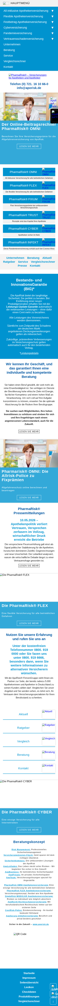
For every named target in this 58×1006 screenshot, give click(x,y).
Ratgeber (9, 261)
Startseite (29, 973)
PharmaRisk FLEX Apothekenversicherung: (29, 891)
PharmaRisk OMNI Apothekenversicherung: (26, 885)
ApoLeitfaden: (10, 866)
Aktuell (47, 257)
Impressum (29, 978)
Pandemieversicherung (18, 33)
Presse (22, 265)
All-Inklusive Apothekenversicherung (26, 10)
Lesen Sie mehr (29, 146)
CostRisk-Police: (13, 910)
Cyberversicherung (15, 27)
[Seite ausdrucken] (53, 994)
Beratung (9, 50)
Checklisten (29, 992)
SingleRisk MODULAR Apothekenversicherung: (29, 896)
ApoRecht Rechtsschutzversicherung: (27, 902)
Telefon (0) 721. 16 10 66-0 (29, 84)
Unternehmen (12, 44)
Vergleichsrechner (15, 61)
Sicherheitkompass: (15, 861)
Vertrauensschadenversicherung (23, 38)
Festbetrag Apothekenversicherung (25, 22)
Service (8, 55)
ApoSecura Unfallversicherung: (22, 916)
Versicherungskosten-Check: (18, 855)
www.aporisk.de (41, 924)
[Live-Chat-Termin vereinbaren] (53, 986)
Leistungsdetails (30, 353)
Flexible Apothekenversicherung (23, 16)
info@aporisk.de (29, 88)
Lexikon (29, 987)
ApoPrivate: (15, 875)
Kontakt (8, 66)
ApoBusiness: (12, 872)
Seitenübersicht (29, 982)
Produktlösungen (29, 996)
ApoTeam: (11, 878)
